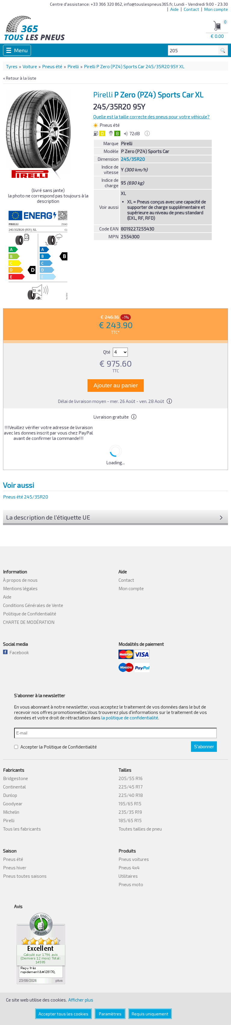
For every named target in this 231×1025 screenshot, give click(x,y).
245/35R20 (133, 159)
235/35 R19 (130, 812)
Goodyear (13, 803)
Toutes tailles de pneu (140, 828)
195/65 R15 (130, 803)
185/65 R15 (130, 820)
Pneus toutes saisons (25, 876)
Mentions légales (20, 588)
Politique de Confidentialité (29, 613)
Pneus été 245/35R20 (25, 496)
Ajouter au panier (116, 385)
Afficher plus (80, 999)
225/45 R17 (131, 786)
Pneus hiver (14, 867)
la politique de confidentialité (129, 717)
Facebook (18, 652)
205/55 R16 (131, 778)
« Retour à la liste (19, 78)
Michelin (11, 812)
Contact (191, 9)
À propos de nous (20, 580)
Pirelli (73, 66)
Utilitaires (128, 876)
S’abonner (204, 746)
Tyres (11, 66)
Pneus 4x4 (129, 867)
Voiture (30, 66)
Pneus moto (131, 884)
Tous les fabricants (22, 828)
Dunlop (10, 795)
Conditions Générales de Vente (33, 605)
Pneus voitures (134, 859)
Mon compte (216, 9)
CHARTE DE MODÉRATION (28, 622)
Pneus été (52, 66)
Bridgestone (15, 778)
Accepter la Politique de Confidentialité (58, 746)
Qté (107, 352)
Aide (174, 9)
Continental (14, 786)
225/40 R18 (131, 795)
